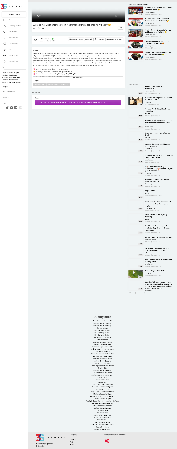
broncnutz (148, 102)
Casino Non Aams (102, 427)
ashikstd (147, 253)
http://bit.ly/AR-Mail (63, 76)
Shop (10, 50)
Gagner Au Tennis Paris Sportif (102, 387)
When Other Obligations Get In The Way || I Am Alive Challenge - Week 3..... (158, 122)
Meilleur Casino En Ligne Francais (102, 349)
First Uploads (13, 61)
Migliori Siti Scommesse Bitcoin (102, 391)
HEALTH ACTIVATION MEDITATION (158, 237)
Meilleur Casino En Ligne (10, 73)
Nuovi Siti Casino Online (102, 417)
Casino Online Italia (102, 380)
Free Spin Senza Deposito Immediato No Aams (102, 401)
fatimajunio (148, 291)
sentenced (65, 84)
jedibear (147, 113)
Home (10, 20)
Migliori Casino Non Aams (102, 356)
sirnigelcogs (149, 184)
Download (100, 39)
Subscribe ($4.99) (77, 39)
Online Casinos (102, 413)
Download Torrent (115, 39)
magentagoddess (150, 239)
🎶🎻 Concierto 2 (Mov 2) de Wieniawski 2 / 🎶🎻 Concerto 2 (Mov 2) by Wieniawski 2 (159, 169)
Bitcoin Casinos (102, 340)
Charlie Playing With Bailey (155, 271)
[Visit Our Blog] (20, 108)
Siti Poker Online (102, 420)
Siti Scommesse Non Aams (102, 406)
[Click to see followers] (91, 39)
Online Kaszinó (102, 328)
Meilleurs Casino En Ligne (102, 394)
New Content (13, 38)
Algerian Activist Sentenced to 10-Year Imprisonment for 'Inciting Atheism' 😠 (72, 25)
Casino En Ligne (102, 410)
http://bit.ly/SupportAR (60, 69)
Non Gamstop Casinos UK (11, 77)
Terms (72, 444)
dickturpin (148, 273)
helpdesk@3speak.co (45, 444)
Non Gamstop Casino (9, 75)
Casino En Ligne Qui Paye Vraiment (102, 396)
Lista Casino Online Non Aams (102, 384)
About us (6, 97)
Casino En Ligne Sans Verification (102, 424)
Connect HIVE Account (98, 102)
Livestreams (12, 32)
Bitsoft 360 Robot (9, 91)
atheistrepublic (39, 84)
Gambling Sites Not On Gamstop (102, 366)
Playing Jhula (150, 191)
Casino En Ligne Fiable (102, 363)
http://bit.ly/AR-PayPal (68, 74)
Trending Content (14, 26)
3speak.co (41, 446)
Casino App (102, 382)
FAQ (4, 103)
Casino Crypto (102, 377)
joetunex (147, 137)
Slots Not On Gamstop (103, 351)
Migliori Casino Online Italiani (102, 403)
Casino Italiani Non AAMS (102, 415)
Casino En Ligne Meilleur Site (102, 347)
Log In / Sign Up (14, 14)
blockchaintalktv (150, 91)
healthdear (148, 149)
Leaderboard (13, 55)
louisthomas (149, 160)
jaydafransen (149, 264)
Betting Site (102, 368)
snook (147, 219)
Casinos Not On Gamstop (102, 323)
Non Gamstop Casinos (10, 80)
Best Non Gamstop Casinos (11, 82)
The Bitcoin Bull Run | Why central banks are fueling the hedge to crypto (158, 204)
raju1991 (147, 193)
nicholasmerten (150, 208)
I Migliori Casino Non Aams (102, 373)
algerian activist (53, 84)
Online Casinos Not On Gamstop (102, 354)
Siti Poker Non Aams (102, 422)
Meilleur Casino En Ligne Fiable (102, 375)
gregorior (148, 173)
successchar (149, 127)
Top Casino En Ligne (102, 389)
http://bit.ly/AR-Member (63, 71)
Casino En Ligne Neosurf (102, 429)
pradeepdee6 (149, 230)
